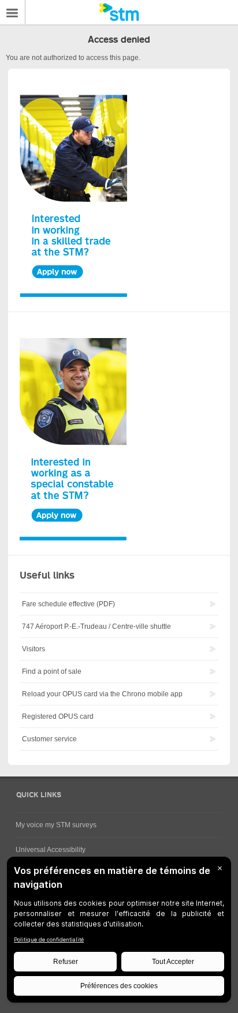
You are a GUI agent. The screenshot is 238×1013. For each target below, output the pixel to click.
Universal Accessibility (50, 850)
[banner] (119, 12)
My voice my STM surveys (56, 825)
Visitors (33, 649)
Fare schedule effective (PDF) (68, 604)
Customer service (49, 739)
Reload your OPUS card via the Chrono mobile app (102, 694)
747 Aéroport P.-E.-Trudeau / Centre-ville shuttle (96, 626)
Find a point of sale (51, 671)
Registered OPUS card (58, 716)
